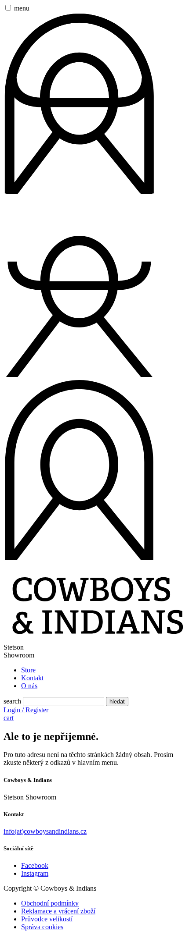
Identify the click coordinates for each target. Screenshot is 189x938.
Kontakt (32, 678)
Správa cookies (42, 927)
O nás (29, 685)
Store (28, 670)
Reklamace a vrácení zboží (58, 911)
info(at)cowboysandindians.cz (45, 831)
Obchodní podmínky (50, 903)
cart (9, 717)
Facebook (34, 865)
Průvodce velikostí (47, 919)
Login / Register (26, 710)
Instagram (34, 873)
